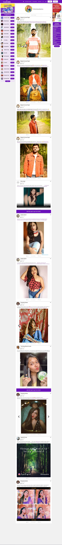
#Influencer (41, 21)
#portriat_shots (43, 262)
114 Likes (22, 139)
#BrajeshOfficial (31, 21)
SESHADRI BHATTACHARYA (8, 72)
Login (50, 1)
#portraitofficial (28, 263)
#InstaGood (34, 22)
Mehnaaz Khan (6, 78)
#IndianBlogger (36, 21)
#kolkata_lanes (27, 307)
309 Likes (22, 483)
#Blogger (44, 21)
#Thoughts (24, 22)
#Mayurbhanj (38, 441)
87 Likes (22, 107)
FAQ (43, 1)
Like (28, 58)
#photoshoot (33, 263)
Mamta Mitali (6, 33)
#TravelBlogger (39, 22)
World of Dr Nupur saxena (8, 24)
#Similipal (37, 442)
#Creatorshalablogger (56, 32)
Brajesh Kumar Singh (25, 17)
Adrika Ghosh (23, 214)
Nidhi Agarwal (6, 56)
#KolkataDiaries (19, 22)
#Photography (55, 38)
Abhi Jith (5, 52)
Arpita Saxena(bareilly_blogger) (9, 30)
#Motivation (27, 22)
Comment (33, 58)
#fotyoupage (23, 186)
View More (57, 46)
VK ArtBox (6, 40)
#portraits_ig (39, 262)
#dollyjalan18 (47, 185)
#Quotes (31, 22)
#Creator (54, 36)
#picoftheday (24, 263)
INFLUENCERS (35, 1)
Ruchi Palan (6, 43)
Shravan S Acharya (7, 75)
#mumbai (28, 186)
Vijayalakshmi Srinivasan (8, 46)
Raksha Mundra (6, 68)
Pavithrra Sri (6, 59)
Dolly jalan (22, 181)
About (46, 1)
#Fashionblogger (56, 44)
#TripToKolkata (44, 22)
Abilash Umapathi (7, 49)
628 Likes (22, 348)
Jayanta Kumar (23, 437)
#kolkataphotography (38, 307)
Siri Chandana (6, 36)
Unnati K (5, 62)
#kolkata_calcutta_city (46, 263)
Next (49, 326)
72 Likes (22, 217)
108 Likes (22, 183)
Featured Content (28, 1)
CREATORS (39, 1)
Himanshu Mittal (6, 17)
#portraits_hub (19, 263)
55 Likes (22, 439)
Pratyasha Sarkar (24, 302)
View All (8, 81)
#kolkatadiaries (44, 186)
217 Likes (22, 63)
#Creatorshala (55, 27)
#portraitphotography (39, 263)
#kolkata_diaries (32, 307)
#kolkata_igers (44, 307)
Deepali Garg (6, 65)
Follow (12, 17)
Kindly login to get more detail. (34, 211)
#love (26, 186)
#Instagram (55, 42)
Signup (55, 1)
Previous (19, 326)
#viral (18, 186)
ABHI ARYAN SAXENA (7, 27)
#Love (54, 40)
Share (40, 58)
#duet (20, 186)
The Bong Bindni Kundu (25, 346)
